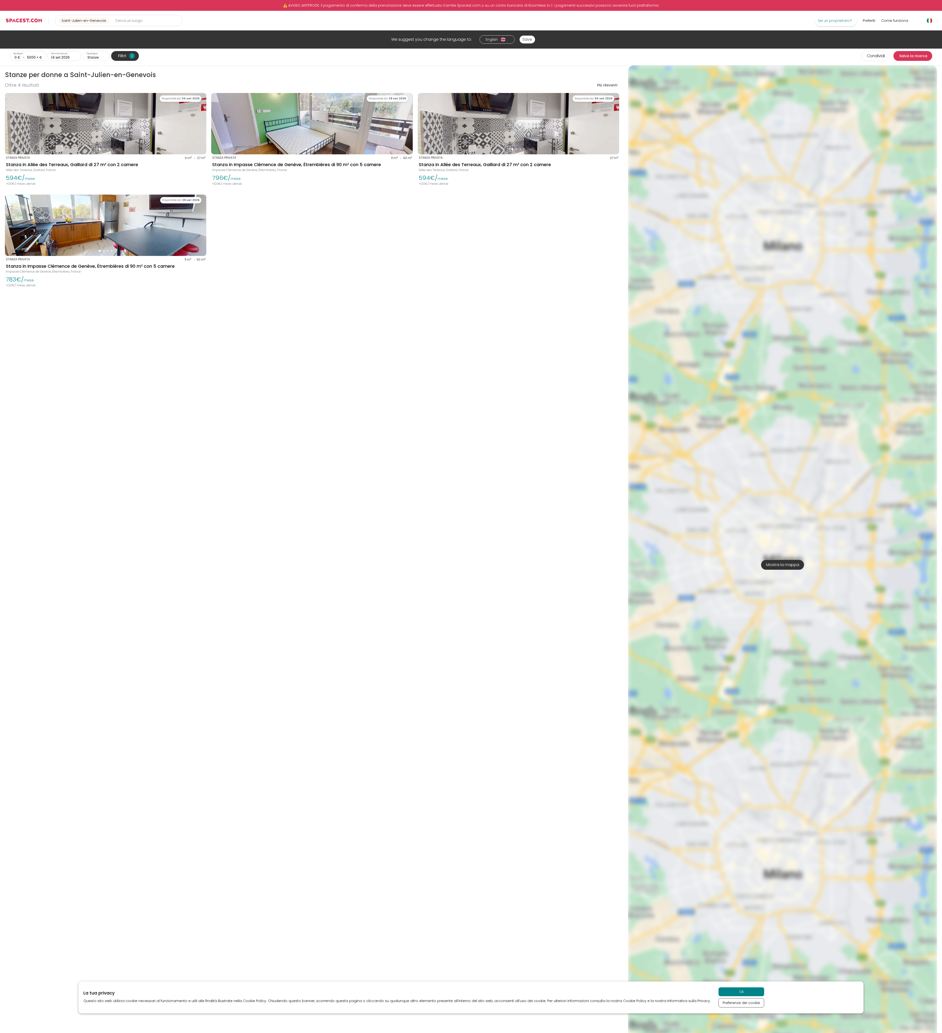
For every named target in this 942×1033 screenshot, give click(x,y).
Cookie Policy (254, 1000)
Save (527, 39)
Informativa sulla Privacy (688, 1000)
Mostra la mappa (782, 565)
